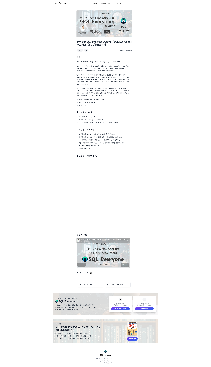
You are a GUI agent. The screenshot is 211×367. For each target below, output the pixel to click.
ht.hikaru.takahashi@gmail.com (105, 363)
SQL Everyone (61, 3)
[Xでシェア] (81, 273)
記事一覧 (118, 3)
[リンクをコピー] (77, 273)
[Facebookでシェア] (87, 273)
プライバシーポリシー (109, 358)
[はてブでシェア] (84, 273)
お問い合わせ (94, 3)
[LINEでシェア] (91, 273)
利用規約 (98, 358)
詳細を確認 (144, 309)
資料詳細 (103, 3)
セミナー (110, 3)
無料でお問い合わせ (120, 309)
